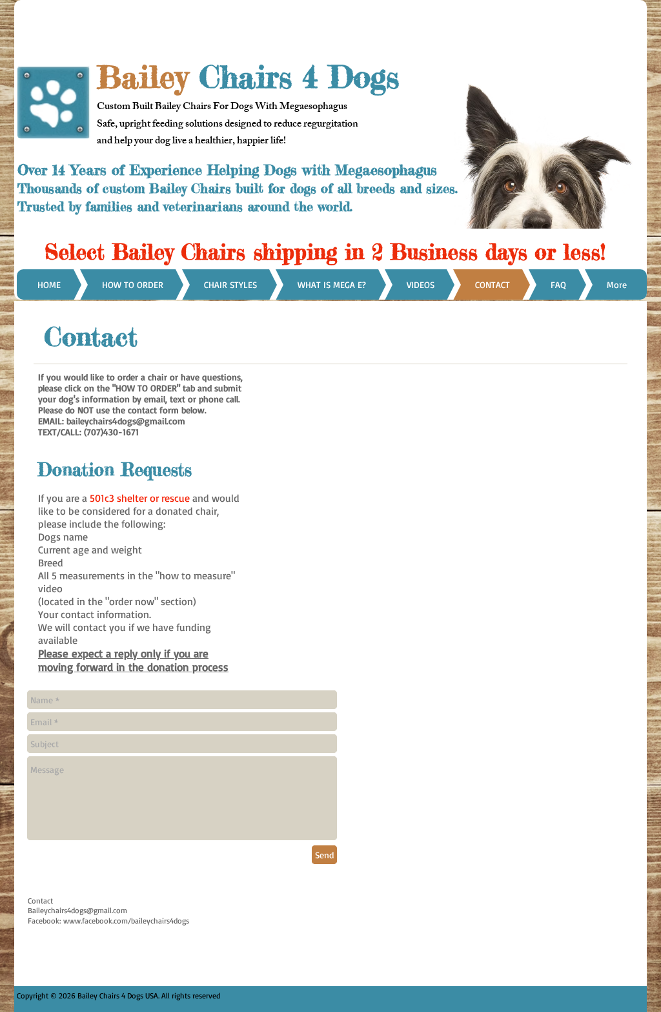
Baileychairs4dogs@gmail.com (77, 910)
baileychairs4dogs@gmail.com (125, 420)
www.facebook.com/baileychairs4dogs (126, 920)
